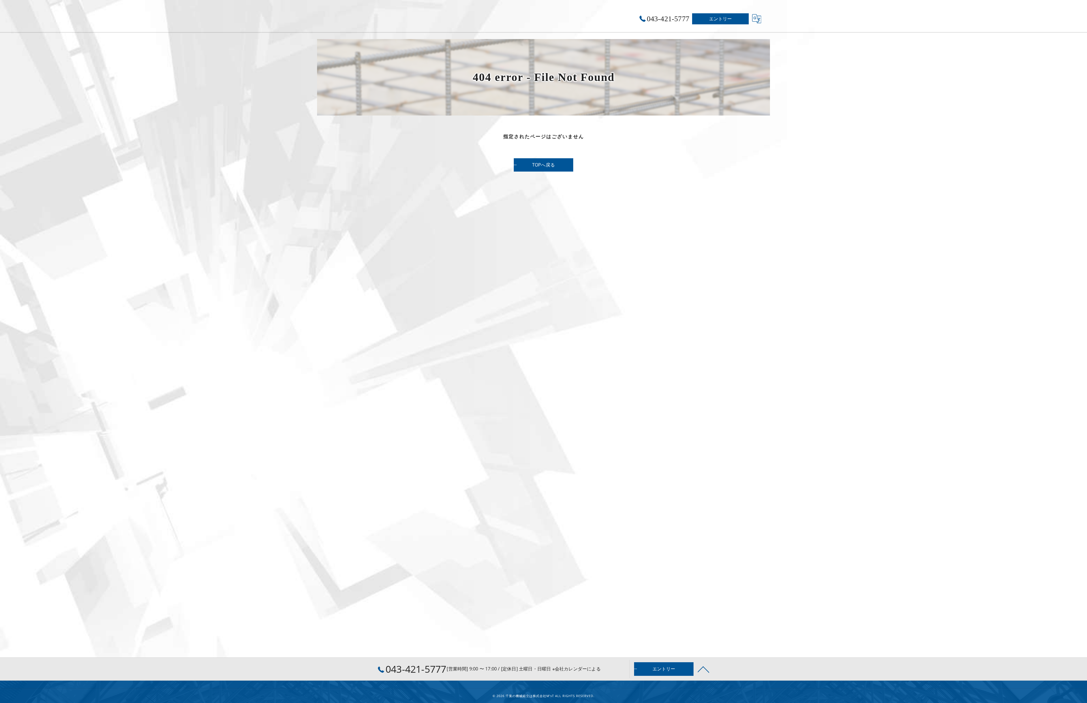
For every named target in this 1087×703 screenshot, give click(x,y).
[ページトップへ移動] (703, 669)
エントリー (720, 19)
